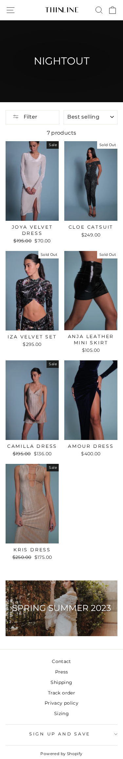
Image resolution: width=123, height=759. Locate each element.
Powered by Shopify (61, 753)
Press (61, 672)
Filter (29, 117)
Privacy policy (61, 703)
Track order (61, 693)
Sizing (61, 713)
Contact (61, 661)
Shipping (61, 682)
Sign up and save (60, 733)
